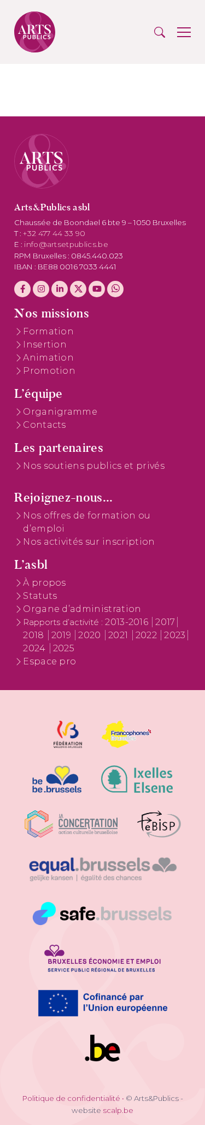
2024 (35, 648)
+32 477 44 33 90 (54, 233)
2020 (90, 635)
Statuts (40, 596)
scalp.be (118, 1110)
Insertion (45, 344)
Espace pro (49, 661)
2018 (34, 635)
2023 (174, 635)
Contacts (44, 425)
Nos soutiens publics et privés (94, 466)
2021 (119, 635)
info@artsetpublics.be (66, 244)
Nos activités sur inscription (89, 542)
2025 (63, 648)
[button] (159, 32)
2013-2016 (127, 622)
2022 (148, 635)
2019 (62, 635)
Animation (48, 357)
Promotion (49, 371)
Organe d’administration (82, 609)
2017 (165, 622)
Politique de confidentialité (71, 1098)
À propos (44, 583)
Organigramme (60, 412)
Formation (48, 331)
